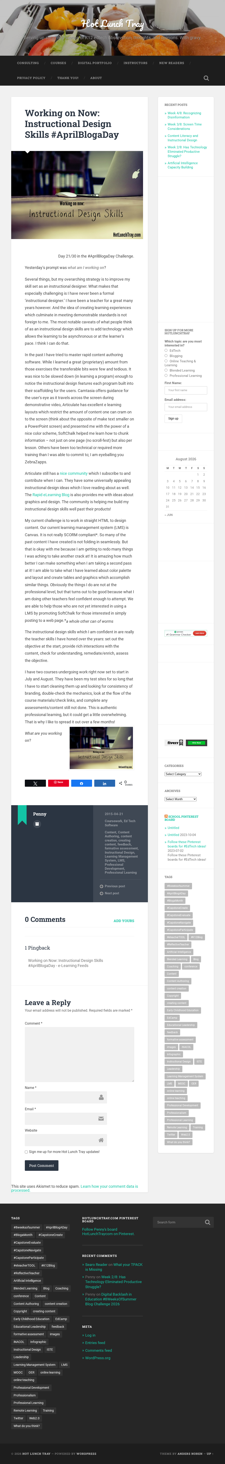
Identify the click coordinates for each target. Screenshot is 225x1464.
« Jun (169, 515)
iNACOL (186, 1047)
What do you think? (178, 1142)
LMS (121, 860)
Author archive (37, 824)
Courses (58, 63)
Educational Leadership (181, 1025)
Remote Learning (177, 1127)
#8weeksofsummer (178, 886)
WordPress (86, 1453)
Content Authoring (117, 834)
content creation (176, 988)
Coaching (172, 966)
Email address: (175, 400)
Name (30, 1088)
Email (30, 1109)
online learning (176, 1090)
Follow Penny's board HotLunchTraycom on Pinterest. (108, 1231)
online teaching (176, 1098)
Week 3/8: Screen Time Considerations (185, 126)
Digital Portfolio (95, 63)
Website (31, 1130)
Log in (90, 1335)
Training (198, 1127)
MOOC (181, 1083)
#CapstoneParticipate (180, 930)
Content (110, 832)
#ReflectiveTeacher (178, 944)
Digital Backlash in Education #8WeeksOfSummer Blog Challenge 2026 (110, 1299)
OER (193, 1083)
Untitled (173, 828)
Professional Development (114, 867)
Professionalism (176, 1112)
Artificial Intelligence (179, 952)
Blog (196, 959)
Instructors (135, 63)
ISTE (199, 1061)
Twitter (171, 1134)
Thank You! (67, 78)
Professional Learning (121, 873)
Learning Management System (185, 1076)
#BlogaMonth (175, 900)
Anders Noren (190, 1453)
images (171, 1047)
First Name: (173, 383)
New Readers (171, 63)
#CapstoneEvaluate (178, 915)
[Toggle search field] (206, 78)
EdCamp (172, 1017)
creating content (176, 1003)
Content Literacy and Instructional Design (183, 138)
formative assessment (121, 848)
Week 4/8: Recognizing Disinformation (184, 115)
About (96, 78)
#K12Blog (197, 937)
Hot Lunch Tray (112, 23)
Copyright (173, 995)
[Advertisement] (186, 249)
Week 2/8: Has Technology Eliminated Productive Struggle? (187, 151)
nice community (74, 473)
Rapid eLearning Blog (51, 494)
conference (190, 966)
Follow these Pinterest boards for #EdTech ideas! (187, 844)
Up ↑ (210, 1453)
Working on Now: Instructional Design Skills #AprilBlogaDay (72, 123)
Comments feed (98, 1350)
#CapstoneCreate (177, 908)
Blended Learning (177, 959)
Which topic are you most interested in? (183, 343)
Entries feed (95, 1343)
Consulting (28, 63)
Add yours (124, 920)
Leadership (173, 1068)
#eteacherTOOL (176, 937)
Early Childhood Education (183, 1010)
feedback (124, 844)
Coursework (113, 821)
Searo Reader (96, 1264)
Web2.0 (185, 1134)
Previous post (115, 886)
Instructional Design (119, 852)
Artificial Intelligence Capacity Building (183, 165)
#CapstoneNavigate (179, 922)
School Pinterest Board (181, 818)
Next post (112, 893)
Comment (33, 1023)
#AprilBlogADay (176, 893)
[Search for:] (183, 1222)
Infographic (174, 1054)
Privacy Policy (31, 78)
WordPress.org (98, 1358)
